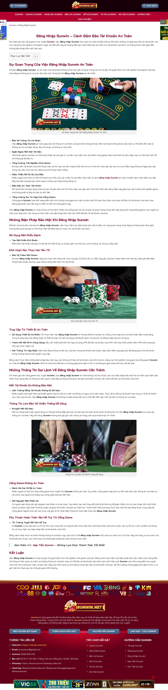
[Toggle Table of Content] (34, 56)
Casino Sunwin (34, 14)
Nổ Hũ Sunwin (90, 14)
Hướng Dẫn (143, 14)
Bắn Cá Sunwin (73, 14)
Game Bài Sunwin (53, 14)
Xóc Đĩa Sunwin (126, 14)
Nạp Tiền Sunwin (43, 545)
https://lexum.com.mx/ (34, 645)
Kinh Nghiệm (84, 19)
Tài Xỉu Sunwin (108, 14)
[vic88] (49, 684)
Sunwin (19, 14)
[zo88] (119, 684)
